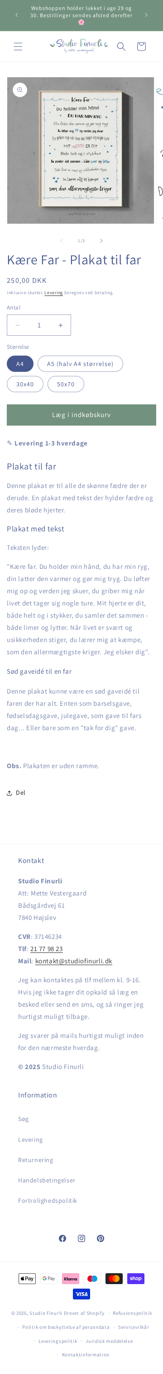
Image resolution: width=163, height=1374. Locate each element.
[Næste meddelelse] (146, 15)
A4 (20, 364)
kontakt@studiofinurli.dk (73, 961)
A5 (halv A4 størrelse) (80, 364)
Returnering (35, 1160)
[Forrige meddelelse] (17, 15)
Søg (23, 1119)
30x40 (25, 384)
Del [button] (21, 792)
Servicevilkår (133, 1327)
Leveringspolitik (57, 1341)
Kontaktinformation (86, 1354)
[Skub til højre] (101, 241)
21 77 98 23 (46, 948)
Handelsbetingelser (47, 1180)
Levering (53, 292)
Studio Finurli (45, 1313)
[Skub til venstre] (62, 241)
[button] (18, 46)
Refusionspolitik (132, 1313)
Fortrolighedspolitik (47, 1200)
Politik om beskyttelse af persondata (66, 1327)
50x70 (66, 384)
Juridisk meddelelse (109, 1341)
